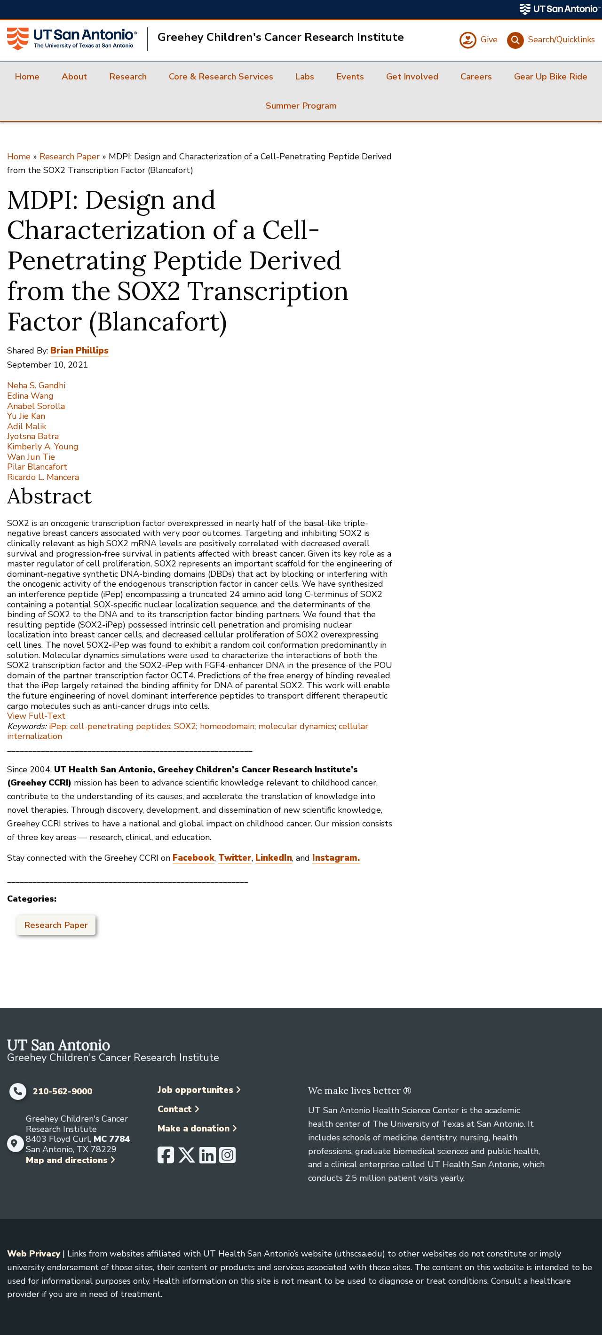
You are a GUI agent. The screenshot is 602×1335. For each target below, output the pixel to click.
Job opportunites (195, 1090)
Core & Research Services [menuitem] (221, 77)
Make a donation (194, 1129)
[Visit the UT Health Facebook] (166, 1159)
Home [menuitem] (27, 77)
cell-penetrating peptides (120, 726)
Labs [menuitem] (304, 77)
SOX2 (185, 726)
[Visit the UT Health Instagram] (227, 1159)
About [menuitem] (74, 77)
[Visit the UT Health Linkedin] (207, 1159)
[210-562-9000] (17, 1091)
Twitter (235, 858)
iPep (57, 726)
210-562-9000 (62, 1092)
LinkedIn (273, 858)
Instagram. (336, 858)
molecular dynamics (296, 726)
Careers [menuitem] (476, 77)
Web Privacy (33, 1253)
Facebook (193, 858)
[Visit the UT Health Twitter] (186, 1159)
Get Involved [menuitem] (412, 77)
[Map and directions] (14, 1143)
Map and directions (67, 1160)
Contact (175, 1109)
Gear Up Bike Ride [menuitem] (550, 77)
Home (19, 156)
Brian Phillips (79, 351)
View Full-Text (36, 716)
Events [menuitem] (350, 77)
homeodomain (227, 726)
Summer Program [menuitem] (301, 106)
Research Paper (70, 156)
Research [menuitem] (128, 77)
